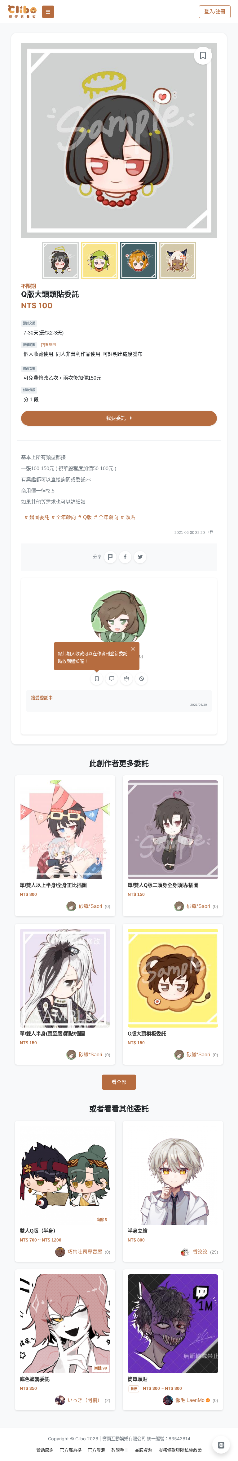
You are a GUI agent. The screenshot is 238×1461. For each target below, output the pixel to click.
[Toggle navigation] (48, 12)
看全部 (119, 1082)
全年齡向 (66, 517)
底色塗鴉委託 (35, 1379)
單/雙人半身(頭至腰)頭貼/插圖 (52, 1033)
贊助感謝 (45, 1450)
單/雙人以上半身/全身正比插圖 (53, 885)
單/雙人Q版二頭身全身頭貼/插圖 (163, 885)
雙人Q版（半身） (39, 1230)
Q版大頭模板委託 (147, 1033)
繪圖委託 (39, 517)
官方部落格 (71, 1450)
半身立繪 (138, 1230)
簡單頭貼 (138, 1379)
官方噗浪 (97, 1450)
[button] (221, 1445)
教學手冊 (120, 1450)
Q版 (87, 517)
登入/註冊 (214, 11)
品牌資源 (144, 1450)
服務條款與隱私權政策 (180, 1450)
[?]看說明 (48, 345)
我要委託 (116, 418)
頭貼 (129, 517)
